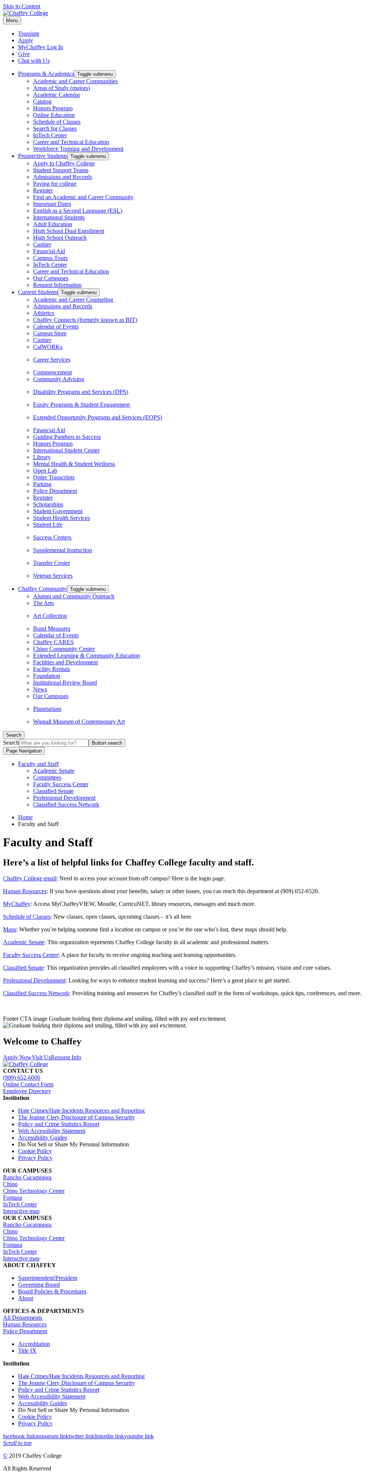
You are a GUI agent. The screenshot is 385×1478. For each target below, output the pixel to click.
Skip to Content (21, 6)
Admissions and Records (62, 177)
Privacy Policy (35, 1158)
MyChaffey (16, 904)
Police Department (55, 491)
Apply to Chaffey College (64, 163)
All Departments (22, 1317)
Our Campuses (50, 278)
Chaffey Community (42, 589)
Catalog (42, 101)
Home (25, 817)
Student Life (47, 524)
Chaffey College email (29, 878)
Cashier (42, 244)
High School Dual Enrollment (68, 231)
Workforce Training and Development (78, 149)
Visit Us (41, 1057)
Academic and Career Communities (75, 81)
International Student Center (66, 450)
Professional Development (64, 798)
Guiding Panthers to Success (67, 437)
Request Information (57, 285)
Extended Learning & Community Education (86, 655)
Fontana (12, 1197)
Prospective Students (42, 156)
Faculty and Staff (38, 764)
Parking (42, 484)
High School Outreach (59, 237)
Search (11, 742)
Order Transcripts (53, 477)
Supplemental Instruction (62, 550)
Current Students (38, 292)
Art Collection (50, 616)
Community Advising (58, 379)
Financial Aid (49, 251)
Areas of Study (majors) (61, 88)
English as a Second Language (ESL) (77, 210)
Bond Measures (51, 628)
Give (24, 54)
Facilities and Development (65, 662)
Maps (9, 929)
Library (42, 457)
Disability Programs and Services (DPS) (80, 392)
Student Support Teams (60, 170)
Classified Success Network (66, 804)
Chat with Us (34, 60)
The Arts (43, 603)
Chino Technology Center (34, 1191)
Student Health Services (61, 518)
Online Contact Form (28, 1084)
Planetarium (47, 709)
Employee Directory (27, 1091)
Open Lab (45, 470)
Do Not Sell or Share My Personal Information (73, 1144)
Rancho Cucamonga (27, 1177)
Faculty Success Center (60, 784)
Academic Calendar (56, 95)
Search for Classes (55, 128)
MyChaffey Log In (40, 47)
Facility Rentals (51, 669)
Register (43, 190)
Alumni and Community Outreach (73, 596)
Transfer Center (51, 563)
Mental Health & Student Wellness (74, 464)
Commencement (52, 372)
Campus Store (50, 333)
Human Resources (25, 891)
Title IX (27, 1350)
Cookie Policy (35, 1151)
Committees (47, 777)
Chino (10, 1184)
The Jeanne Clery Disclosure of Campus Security (76, 1117)
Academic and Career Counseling (73, 299)
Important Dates (52, 204)
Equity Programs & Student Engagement (81, 404)
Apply (25, 40)
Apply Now (17, 1057)
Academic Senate (53, 771)
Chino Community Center (64, 649)
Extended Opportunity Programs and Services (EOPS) (97, 417)
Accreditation (34, 1344)
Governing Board (39, 1284)
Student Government (57, 511)
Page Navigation (24, 751)
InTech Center (50, 135)
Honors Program (53, 108)
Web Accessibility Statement (51, 1131)
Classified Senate (53, 791)
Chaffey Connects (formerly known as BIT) (85, 320)
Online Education (54, 115)
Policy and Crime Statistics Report (58, 1124)
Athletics (43, 313)
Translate (28, 33)
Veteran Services (53, 575)
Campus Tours (50, 258)
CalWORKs (47, 347)
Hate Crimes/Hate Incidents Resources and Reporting (81, 1110)
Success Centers (52, 537)
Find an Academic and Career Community (83, 197)
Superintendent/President (47, 1278)
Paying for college (54, 183)
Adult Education (52, 224)
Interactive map (21, 1211)
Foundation (46, 676)
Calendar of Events (56, 326)
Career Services (51, 359)
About (25, 1298)
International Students (59, 217)
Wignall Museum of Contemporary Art (79, 721)
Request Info (66, 1057)
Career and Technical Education (71, 142)
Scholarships (48, 504)
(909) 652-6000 (21, 1077)
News (40, 689)
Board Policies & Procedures (52, 1291)
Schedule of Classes (56, 122)
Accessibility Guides (42, 1137)
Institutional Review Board (65, 682)
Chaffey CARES (53, 642)
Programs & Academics (46, 74)
